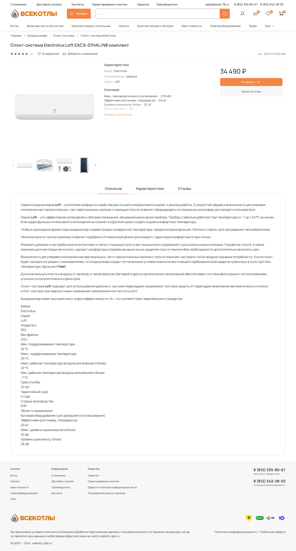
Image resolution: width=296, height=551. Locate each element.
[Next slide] (93, 107)
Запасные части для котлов (45, 26)
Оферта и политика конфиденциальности (112, 487)
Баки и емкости (192, 26)
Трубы (253, 26)
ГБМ (13, 499)
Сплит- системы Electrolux (98, 35)
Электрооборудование (225, 26)
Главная (15, 35)
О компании (18, 4)
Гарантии (143, 4)
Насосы (124, 26)
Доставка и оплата (49, 4)
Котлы (14, 26)
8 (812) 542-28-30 (270, 481)
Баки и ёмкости (19, 487)
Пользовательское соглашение (106, 493)
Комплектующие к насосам (155, 26)
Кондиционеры (37, 35)
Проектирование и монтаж (109, 4)
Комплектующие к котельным (91, 26)
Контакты (78, 4)
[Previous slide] (16, 107)
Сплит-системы (64, 35)
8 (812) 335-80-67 (269, 469)
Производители (166, 4)
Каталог (82, 13)
